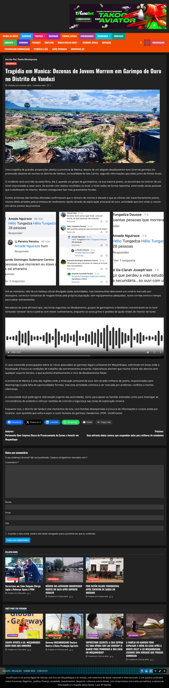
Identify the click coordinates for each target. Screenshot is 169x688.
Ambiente (9, 42)
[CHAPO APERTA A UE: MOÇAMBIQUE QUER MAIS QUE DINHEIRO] (24, 626)
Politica (39, 36)
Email (8, 512)
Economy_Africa (90, 42)
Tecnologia (102, 36)
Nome (8, 502)
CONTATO (42, 670)
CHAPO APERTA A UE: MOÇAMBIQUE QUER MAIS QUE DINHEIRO (22, 644)
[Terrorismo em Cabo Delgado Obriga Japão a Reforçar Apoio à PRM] (24, 569)
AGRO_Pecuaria (59, 49)
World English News (67, 42)
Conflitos (49, 42)
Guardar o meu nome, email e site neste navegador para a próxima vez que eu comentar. (52, 533)
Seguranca (11, 63)
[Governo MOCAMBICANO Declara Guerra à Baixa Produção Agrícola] (64, 626)
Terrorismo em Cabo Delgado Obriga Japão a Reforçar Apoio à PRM (23, 587)
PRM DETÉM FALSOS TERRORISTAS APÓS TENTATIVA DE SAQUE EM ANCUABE (102, 589)
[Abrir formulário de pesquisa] (141, 42)
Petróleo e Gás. (41, 49)
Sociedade (53, 36)
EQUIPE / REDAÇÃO (12, 670)
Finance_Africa (69, 36)
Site (7, 523)
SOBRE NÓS (29, 670)
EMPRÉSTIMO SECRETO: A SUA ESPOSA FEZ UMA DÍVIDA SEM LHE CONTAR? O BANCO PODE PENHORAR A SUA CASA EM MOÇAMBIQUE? (104, 647)
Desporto (26, 36)
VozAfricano (158, 42)
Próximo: (125, 433)
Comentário (12, 462)
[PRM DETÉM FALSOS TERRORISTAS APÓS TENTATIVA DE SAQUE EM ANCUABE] (104, 569)
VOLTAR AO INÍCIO (10, 36)
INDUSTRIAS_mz (77, 49)
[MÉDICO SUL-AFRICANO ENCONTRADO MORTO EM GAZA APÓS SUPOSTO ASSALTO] (64, 569)
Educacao (118, 36)
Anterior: (42, 435)
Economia (23, 42)
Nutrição (106, 42)
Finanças (36, 42)
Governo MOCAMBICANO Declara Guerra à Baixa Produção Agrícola (62, 644)
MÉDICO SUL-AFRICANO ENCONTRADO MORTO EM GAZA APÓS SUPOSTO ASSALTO (64, 589)
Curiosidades (87, 36)
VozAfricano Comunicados (17, 49)
